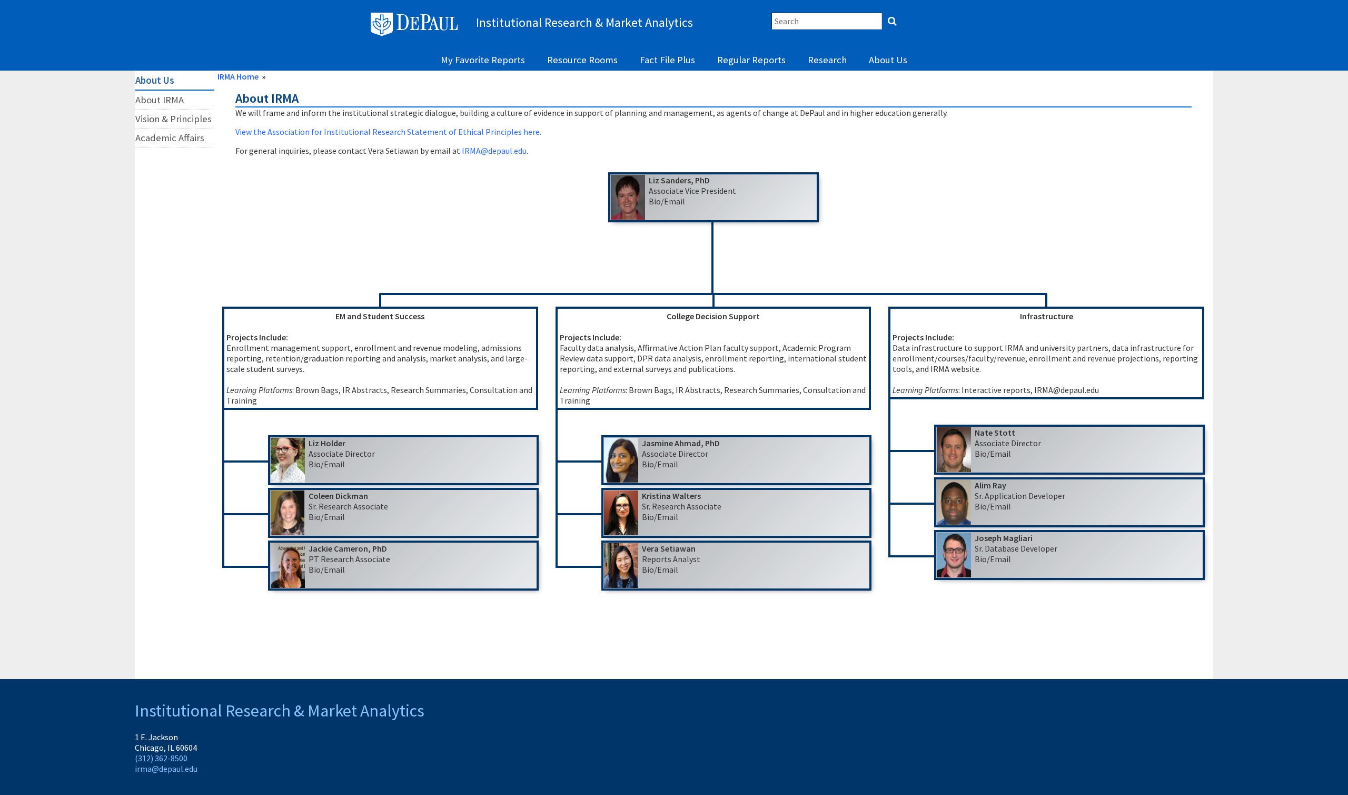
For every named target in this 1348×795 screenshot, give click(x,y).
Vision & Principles (173, 119)
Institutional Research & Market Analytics (279, 710)
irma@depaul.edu (166, 768)
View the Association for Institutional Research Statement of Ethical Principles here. (388, 131)
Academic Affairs (169, 138)
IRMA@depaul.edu (494, 150)
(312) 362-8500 (161, 758)
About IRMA (159, 100)
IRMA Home (238, 76)
